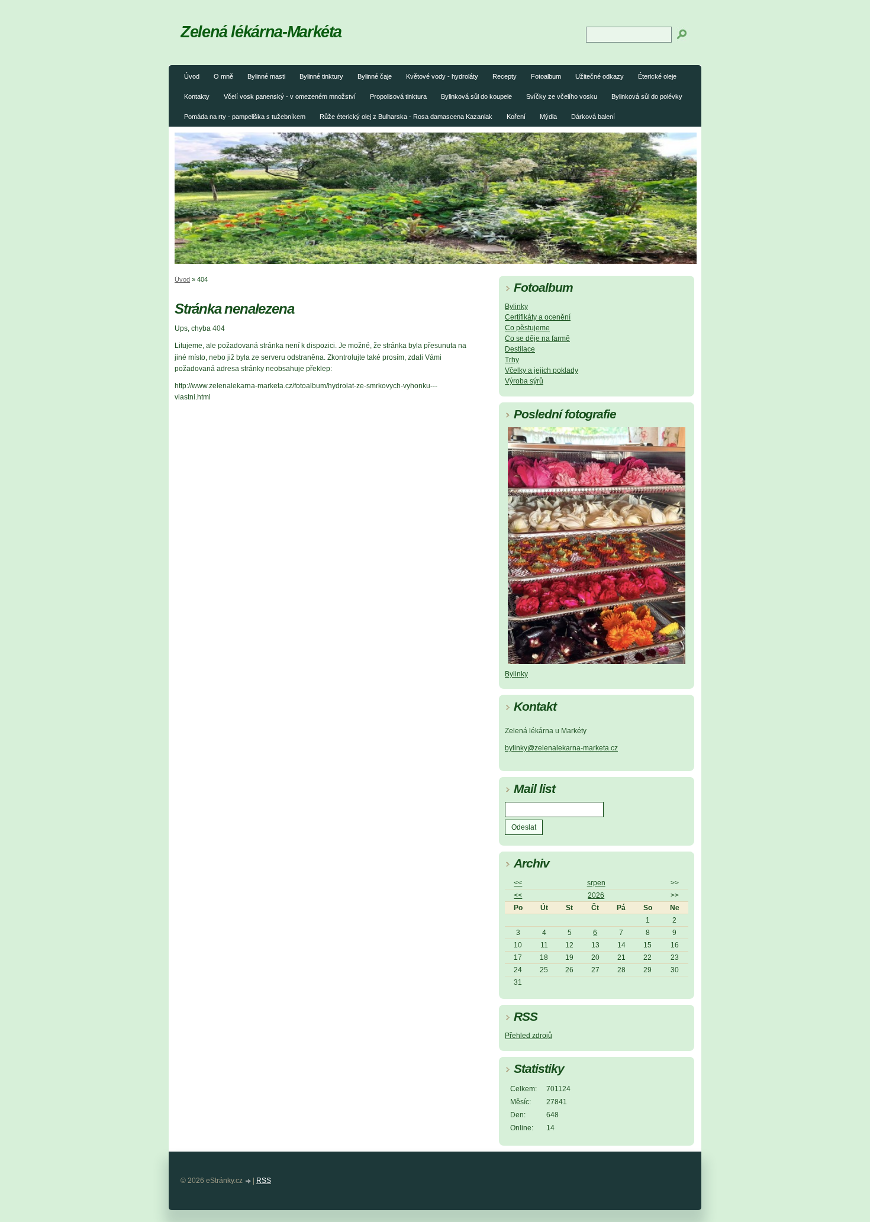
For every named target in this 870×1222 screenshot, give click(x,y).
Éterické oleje (657, 76)
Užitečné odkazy (599, 76)
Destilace (520, 349)
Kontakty (197, 96)
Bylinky (516, 306)
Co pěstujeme (527, 328)
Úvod (191, 76)
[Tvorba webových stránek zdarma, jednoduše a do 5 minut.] (248, 1181)
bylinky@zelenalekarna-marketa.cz (561, 748)
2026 (596, 895)
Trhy (512, 360)
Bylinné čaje (374, 76)
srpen (596, 883)
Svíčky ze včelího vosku (561, 96)
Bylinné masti (266, 76)
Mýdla (548, 116)
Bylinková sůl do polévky (646, 96)
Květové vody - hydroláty (442, 76)
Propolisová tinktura (398, 96)
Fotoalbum (546, 76)
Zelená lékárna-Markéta (261, 31)
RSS (263, 1180)
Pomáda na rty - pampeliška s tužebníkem (244, 116)
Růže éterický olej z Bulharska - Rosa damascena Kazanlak (406, 116)
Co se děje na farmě (537, 338)
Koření (516, 116)
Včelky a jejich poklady (541, 370)
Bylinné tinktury (321, 76)
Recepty (504, 76)
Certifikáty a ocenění (538, 317)
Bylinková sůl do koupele (476, 96)
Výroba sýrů (524, 381)
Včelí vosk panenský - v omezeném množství (290, 96)
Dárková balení (593, 116)
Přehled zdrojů (528, 1035)
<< (518, 883)
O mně (223, 76)
